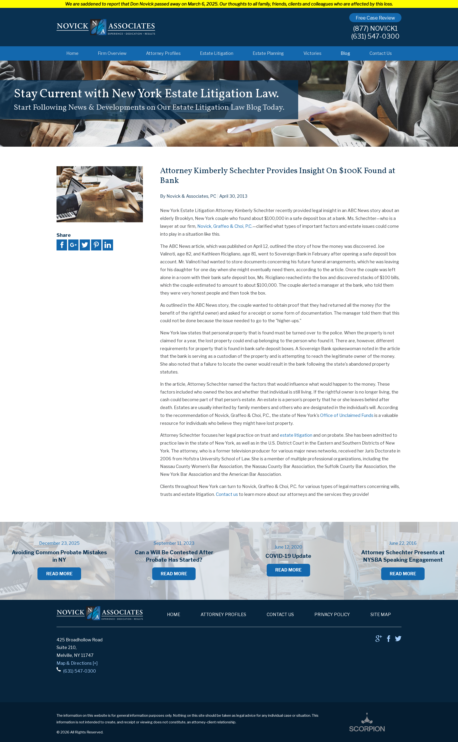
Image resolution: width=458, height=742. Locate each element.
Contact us (227, 494)
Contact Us (381, 53)
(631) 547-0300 (375, 36)
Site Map (380, 614)
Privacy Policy (332, 614)
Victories (312, 53)
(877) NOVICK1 (375, 28)
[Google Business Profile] (378, 640)
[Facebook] (388, 640)
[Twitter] (398, 640)
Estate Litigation (216, 53)
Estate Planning (268, 53)
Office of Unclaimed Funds (346, 415)
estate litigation (296, 435)
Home (72, 53)
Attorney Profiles (163, 53)
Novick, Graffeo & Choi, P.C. (224, 226)
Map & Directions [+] (77, 663)
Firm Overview (112, 53)
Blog (345, 53)
